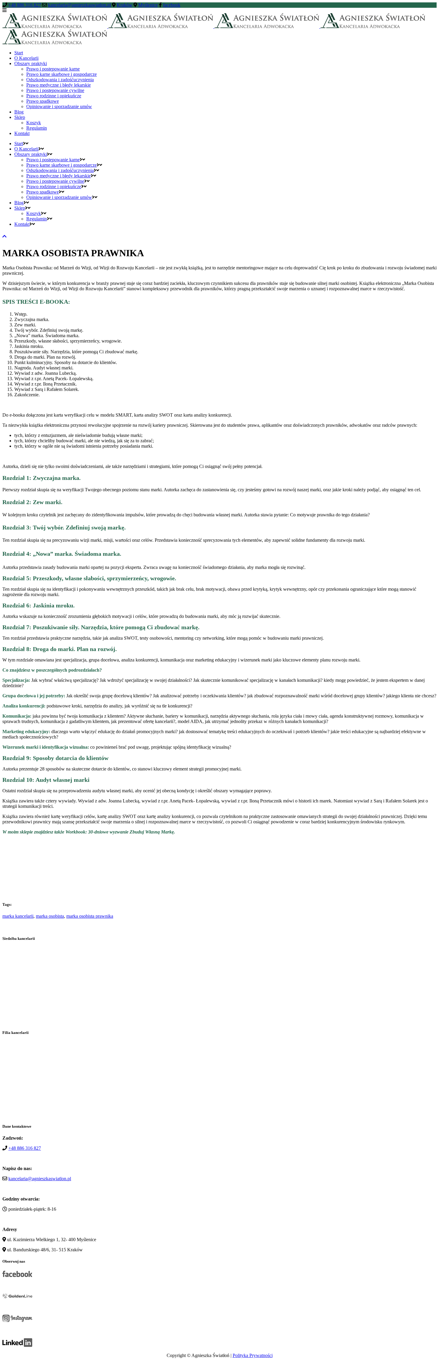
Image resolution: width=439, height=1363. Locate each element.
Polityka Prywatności (253, 1355)
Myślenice (148, 4)
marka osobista (50, 916)
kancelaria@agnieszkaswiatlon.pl (79, 4)
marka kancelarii (17, 916)
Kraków (124, 4)
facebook (171, 4)
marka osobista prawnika (89, 916)
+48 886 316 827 (24, 4)
